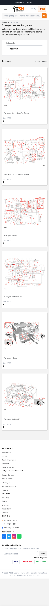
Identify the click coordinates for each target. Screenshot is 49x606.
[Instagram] (14, 536)
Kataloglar (6, 482)
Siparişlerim (6, 509)
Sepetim (5, 513)
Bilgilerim (5, 505)
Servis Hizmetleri (9, 486)
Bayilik (30, 2)
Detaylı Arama (7, 479)
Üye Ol (4, 501)
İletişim (4, 456)
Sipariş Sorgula (8, 475)
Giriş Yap (5, 497)
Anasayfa (5, 22)
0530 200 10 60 (11, 524)
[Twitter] (9, 536)
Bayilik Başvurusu (9, 460)
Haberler (5, 464)
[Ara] (44, 15)
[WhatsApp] (19, 536)
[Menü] (5, 9)
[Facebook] (4, 536)
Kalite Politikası (8, 467)
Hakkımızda (19, 2)
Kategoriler (10, 43)
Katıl (43, 554)
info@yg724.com (11, 528)
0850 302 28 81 (11, 520)
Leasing (5, 490)
